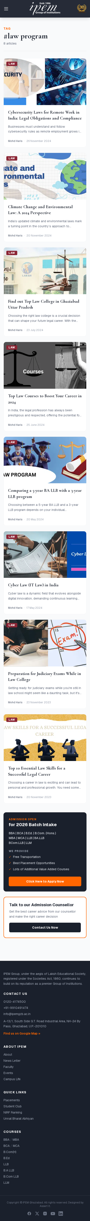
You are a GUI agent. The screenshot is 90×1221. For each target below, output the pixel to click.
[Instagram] (45, 1213)
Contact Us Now (45, 927)
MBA (16, 1140)
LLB (6, 1164)
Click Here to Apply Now (45, 881)
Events (8, 1073)
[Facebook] (29, 1213)
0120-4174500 (14, 1002)
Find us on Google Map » (21, 1033)
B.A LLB (8, 1170)
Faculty (8, 1067)
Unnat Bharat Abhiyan (18, 1119)
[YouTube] (53, 1213)
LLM (6, 1183)
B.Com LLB (11, 1176)
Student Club (12, 1106)
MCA (16, 1146)
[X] (37, 1213)
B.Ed (6, 1158)
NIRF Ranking (12, 1112)
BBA (6, 1140)
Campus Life (12, 1079)
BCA (6, 1146)
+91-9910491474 (15, 1008)
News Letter (12, 1061)
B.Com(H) (9, 1152)
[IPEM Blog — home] (45, 9)
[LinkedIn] (61, 1213)
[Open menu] (6, 8)
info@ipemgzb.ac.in (17, 1014)
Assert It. (45, 1206)
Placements (11, 1100)
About (7, 1054)
